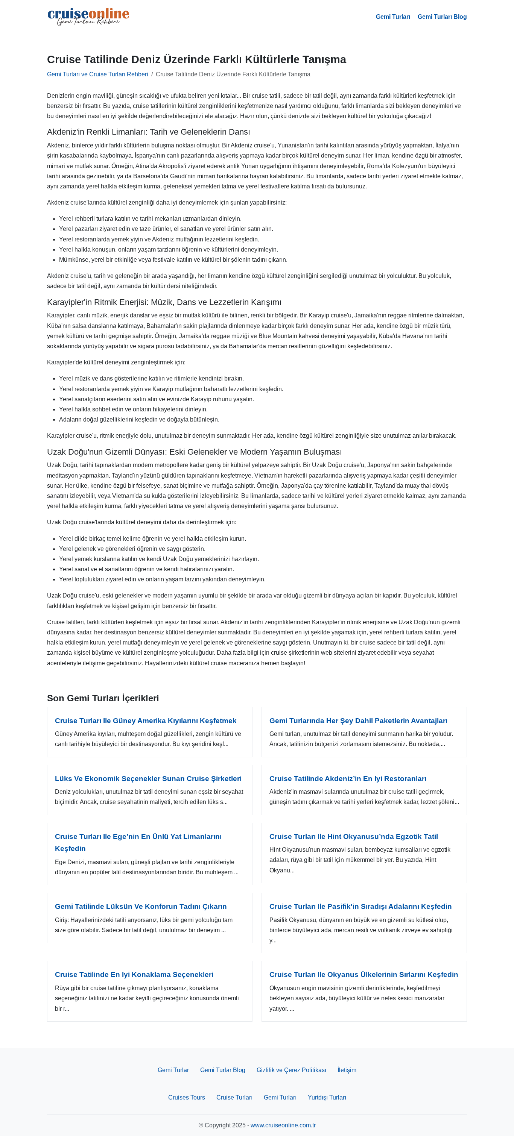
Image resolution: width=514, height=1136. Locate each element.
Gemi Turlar (173, 1070)
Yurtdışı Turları (327, 1097)
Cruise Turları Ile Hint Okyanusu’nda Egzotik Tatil (353, 836)
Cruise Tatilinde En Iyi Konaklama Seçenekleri (134, 974)
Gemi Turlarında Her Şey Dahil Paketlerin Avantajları (358, 721)
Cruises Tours (186, 1097)
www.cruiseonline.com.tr (283, 1125)
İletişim (347, 1070)
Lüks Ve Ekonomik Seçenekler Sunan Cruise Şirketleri (148, 779)
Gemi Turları (393, 17)
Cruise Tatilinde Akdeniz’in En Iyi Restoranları (347, 779)
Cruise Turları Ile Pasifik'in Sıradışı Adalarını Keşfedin (360, 906)
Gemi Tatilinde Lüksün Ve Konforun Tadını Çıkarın (141, 906)
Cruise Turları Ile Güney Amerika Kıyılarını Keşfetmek (146, 721)
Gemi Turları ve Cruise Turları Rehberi (97, 74)
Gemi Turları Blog (442, 17)
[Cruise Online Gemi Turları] (88, 17)
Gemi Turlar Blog (222, 1070)
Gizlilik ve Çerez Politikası (291, 1070)
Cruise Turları (234, 1097)
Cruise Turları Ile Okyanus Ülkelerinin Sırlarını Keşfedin (363, 974)
